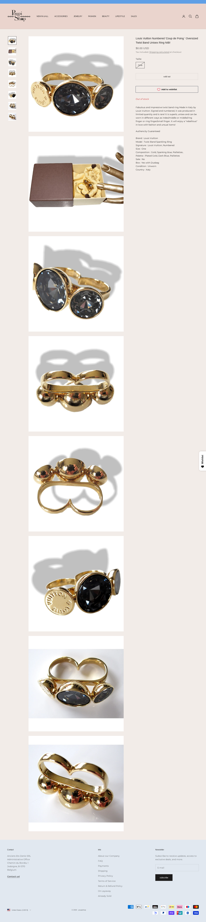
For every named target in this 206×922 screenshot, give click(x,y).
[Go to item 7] (12, 106)
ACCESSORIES (61, 16)
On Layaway (104, 891)
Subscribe (164, 877)
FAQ (100, 861)
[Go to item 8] (12, 116)
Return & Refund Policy (110, 886)
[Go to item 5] (12, 84)
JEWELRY (78, 16)
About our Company (109, 856)
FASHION (92, 16)
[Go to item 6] (12, 95)
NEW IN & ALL (42, 16)
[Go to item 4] (12, 73)
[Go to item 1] (12, 40)
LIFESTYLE (120, 16)
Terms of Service (107, 881)
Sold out (166, 76)
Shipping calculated (159, 52)
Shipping (103, 871)
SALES (134, 16)
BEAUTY (105, 16)
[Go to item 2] (12, 51)
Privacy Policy (105, 876)
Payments (103, 866)
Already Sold (104, 896)
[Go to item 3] (12, 62)
